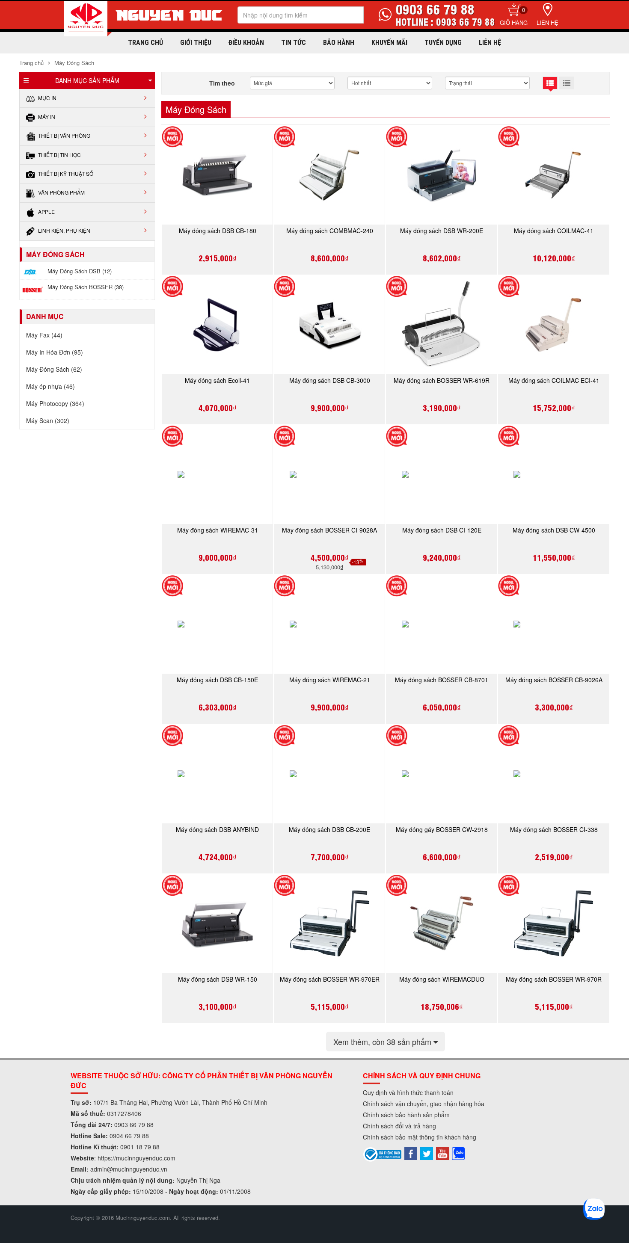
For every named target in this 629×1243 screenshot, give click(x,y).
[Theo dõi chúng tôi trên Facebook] (411, 1152)
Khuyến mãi (389, 42)
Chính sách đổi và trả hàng (399, 1126)
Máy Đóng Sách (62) (54, 369)
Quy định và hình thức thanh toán (408, 1092)
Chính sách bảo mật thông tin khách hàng (419, 1137)
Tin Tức (293, 42)
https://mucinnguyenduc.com (136, 1158)
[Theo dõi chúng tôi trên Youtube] (442, 1152)
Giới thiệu (195, 42)
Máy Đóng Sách (73, 63)
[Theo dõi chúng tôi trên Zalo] (458, 1152)
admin (98, 1169)
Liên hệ (547, 22)
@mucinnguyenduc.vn (137, 1169)
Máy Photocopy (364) (55, 403)
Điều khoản (246, 42)
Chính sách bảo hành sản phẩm (406, 1114)
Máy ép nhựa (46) (50, 386)
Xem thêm (383, 1041)
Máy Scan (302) (47, 420)
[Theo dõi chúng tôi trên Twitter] (426, 1152)
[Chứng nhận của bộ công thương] (382, 1153)
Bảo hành (338, 42)
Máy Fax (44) (44, 335)
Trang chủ (145, 42)
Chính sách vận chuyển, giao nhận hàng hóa (423, 1103)
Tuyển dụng (443, 42)
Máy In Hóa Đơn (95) (54, 352)
